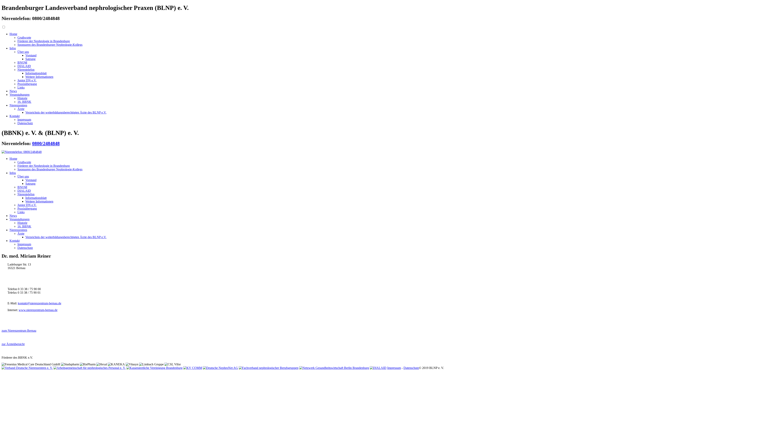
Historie (22, 98)
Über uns (23, 52)
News (13, 91)
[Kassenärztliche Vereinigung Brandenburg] (154, 368)
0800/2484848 (46, 143)
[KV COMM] (192, 368)
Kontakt (15, 116)
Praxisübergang (27, 84)
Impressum (24, 119)
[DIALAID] (378, 368)
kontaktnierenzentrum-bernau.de (39, 303)
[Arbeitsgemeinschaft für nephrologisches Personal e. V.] (90, 368)
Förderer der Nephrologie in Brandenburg (43, 41)
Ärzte (20, 109)
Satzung (30, 59)
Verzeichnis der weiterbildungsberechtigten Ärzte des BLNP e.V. (65, 112)
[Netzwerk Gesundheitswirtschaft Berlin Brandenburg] (334, 368)
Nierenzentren (18, 105)
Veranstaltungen (20, 94)
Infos (13, 48)
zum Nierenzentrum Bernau (19, 330)
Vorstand (30, 55)
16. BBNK (24, 101)
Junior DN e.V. (26, 80)
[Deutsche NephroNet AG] (220, 368)
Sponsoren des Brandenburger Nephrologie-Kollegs (49, 44)
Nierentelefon (25, 69)
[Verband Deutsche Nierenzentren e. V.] (27, 368)
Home (13, 34)
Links (21, 87)
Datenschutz (25, 123)
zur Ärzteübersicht (13, 344)
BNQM (22, 62)
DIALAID (24, 66)
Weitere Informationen (39, 76)
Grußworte (24, 37)
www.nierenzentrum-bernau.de (38, 310)
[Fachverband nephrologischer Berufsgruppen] (268, 368)
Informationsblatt (36, 73)
